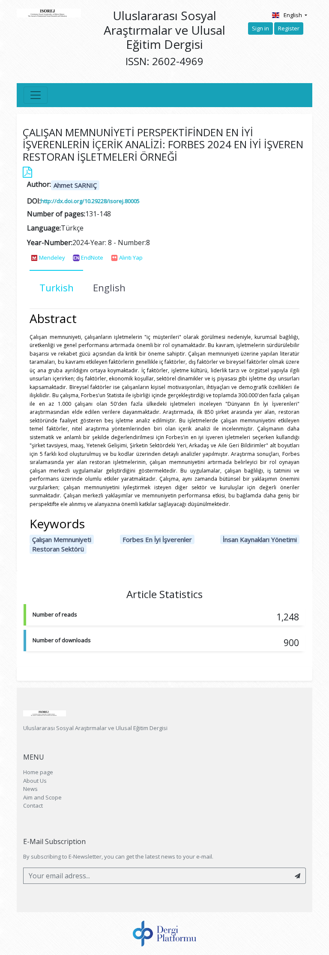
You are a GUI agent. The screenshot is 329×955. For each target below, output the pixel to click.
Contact (33, 805)
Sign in (260, 28)
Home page (38, 772)
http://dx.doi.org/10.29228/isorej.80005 (90, 201)
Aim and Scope (42, 797)
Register (288, 28)
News (30, 789)
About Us (35, 780)
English (293, 15)
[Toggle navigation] (36, 95)
